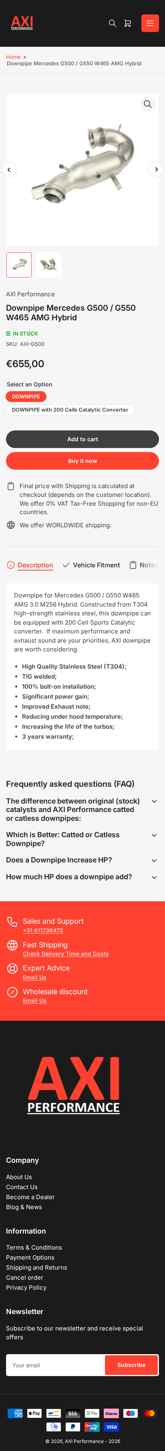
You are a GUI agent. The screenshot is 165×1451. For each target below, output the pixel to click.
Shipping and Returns (36, 1267)
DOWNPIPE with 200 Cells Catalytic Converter (70, 409)
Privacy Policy (26, 1287)
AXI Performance (30, 294)
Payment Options (30, 1257)
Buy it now (82, 460)
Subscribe (131, 1364)
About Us (19, 1177)
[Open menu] (150, 23)
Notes (149, 565)
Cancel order (24, 1277)
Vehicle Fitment (96, 565)
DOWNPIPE (26, 396)
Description (35, 565)
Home (13, 57)
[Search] (112, 23)
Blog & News (24, 1207)
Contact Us (22, 1187)
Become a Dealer (30, 1197)
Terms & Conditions (34, 1247)
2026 (114, 1441)
